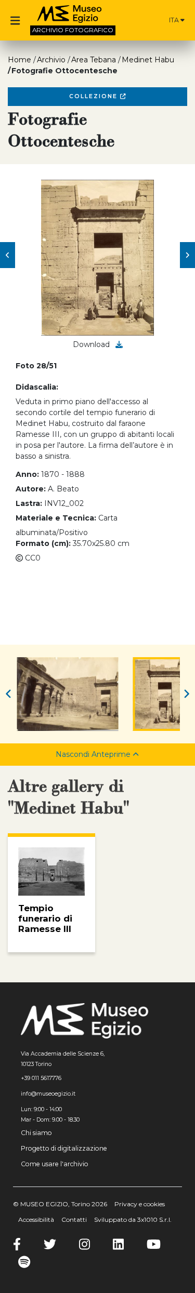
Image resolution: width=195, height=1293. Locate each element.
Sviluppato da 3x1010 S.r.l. (133, 1219)
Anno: (27, 474)
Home (19, 59)
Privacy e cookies (139, 1204)
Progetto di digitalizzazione (64, 1148)
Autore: (31, 489)
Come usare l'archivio (54, 1164)
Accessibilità (36, 1219)
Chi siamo (36, 1133)
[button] (7, 255)
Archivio (51, 59)
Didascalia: (37, 387)
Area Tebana (93, 59)
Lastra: (29, 503)
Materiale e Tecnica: (56, 518)
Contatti (74, 1219)
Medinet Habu (148, 59)
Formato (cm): (43, 543)
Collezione (94, 96)
